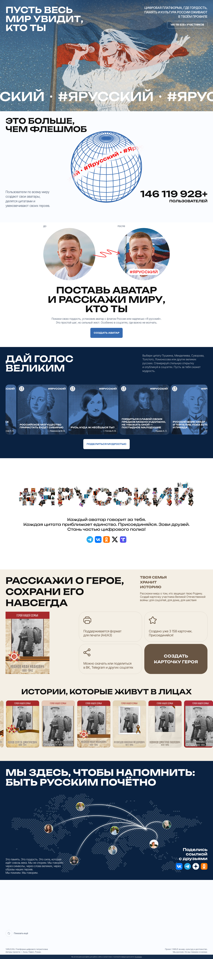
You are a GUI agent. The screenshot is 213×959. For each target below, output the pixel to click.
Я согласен (138, 957)
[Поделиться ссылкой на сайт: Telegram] (90, 539)
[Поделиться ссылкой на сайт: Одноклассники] (106, 539)
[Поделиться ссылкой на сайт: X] (114, 539)
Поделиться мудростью (106, 444)
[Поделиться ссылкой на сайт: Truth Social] (123, 539)
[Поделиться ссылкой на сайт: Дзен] (195, 866)
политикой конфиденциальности (123, 957)
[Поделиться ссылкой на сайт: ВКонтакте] (98, 539)
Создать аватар (106, 332)
